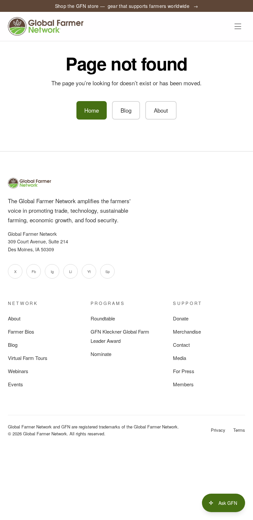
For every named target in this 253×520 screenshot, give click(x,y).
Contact (181, 344)
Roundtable (103, 318)
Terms (239, 430)
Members (183, 384)
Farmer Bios (21, 331)
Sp (107, 271)
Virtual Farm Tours (27, 357)
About (161, 110)
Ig (52, 271)
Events (15, 384)
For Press (183, 371)
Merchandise (187, 331)
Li (70, 271)
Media (179, 357)
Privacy (218, 430)
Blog (126, 110)
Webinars (18, 371)
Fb (34, 271)
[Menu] (238, 26)
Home (91, 110)
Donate (180, 318)
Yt (89, 271)
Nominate (101, 353)
